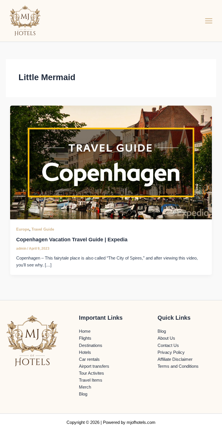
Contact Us (168, 345)
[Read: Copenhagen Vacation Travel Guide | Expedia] (111, 162)
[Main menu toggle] (208, 20)
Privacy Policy (171, 352)
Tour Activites (91, 373)
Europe (22, 229)
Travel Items (90, 380)
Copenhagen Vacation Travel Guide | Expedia (71, 239)
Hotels (85, 352)
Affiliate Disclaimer (175, 359)
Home (84, 331)
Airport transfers (94, 366)
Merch (85, 387)
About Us (166, 338)
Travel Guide (43, 229)
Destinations (90, 345)
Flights (85, 338)
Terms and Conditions (178, 366)
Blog (83, 394)
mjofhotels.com (141, 422)
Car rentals (89, 359)
